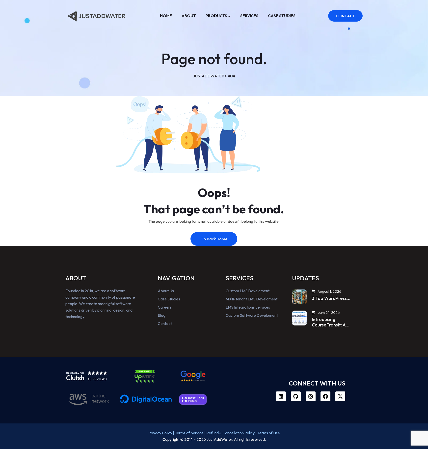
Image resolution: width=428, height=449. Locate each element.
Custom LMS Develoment (247, 290)
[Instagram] (311, 396)
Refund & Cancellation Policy (230, 432)
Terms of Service (189, 432)
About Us (166, 290)
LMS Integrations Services (248, 307)
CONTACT (345, 15)
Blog (161, 315)
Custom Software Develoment (252, 315)
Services (249, 15)
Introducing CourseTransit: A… (330, 322)
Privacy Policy (160, 432)
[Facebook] (325, 396)
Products (216, 15)
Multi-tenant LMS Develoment (251, 298)
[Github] (296, 396)
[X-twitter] (340, 396)
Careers (165, 307)
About (189, 15)
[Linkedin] (281, 396)
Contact (165, 323)
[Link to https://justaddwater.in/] (96, 15)
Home (166, 15)
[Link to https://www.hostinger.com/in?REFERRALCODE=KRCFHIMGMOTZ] (193, 399)
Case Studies (281, 15)
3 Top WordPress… (331, 298)
